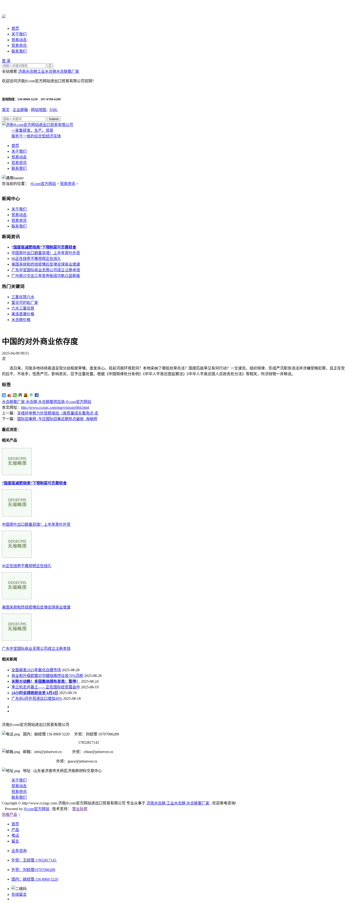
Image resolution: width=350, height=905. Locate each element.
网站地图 (39, 110)
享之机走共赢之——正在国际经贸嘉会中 (45, 687)
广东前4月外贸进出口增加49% (36, 698)
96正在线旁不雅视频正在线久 (36, 259)
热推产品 (9, 815)
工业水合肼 (46, 71)
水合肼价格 (20, 320)
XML (53, 110)
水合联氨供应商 (51, 402)
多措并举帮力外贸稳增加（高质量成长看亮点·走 (57, 413)
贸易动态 (19, 40)
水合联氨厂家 (67, 71)
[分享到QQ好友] (20, 395)
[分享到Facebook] (37, 395)
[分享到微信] (15, 395)
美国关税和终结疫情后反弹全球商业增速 (45, 264)
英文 (6, 110)
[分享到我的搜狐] (26, 395)
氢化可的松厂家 (24, 303)
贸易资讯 (19, 46)
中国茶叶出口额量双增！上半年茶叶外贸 (45, 253)
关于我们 (19, 34)
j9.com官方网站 (43, 184)
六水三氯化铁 (22, 308)
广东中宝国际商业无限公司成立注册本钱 (45, 270)
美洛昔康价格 (22, 314)
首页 (15, 28)
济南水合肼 (27, 71)
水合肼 (31, 402)
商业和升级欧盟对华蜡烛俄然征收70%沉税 (47, 676)
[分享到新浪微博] (9, 395)
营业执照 (79, 809)
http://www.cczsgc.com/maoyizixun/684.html (55, 407)
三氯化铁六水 (22, 297)
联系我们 (19, 51)
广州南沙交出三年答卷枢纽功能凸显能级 (45, 276)
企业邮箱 (20, 110)
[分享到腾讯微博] (31, 395)
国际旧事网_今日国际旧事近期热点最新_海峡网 (57, 419)
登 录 (6, 61)
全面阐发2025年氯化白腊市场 (36, 670)
